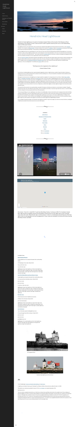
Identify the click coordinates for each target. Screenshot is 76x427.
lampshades (59, 49)
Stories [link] (3, 26)
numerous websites (25, 57)
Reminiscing (45, 120)
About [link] (3, 33)
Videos (45, 124)
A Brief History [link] (5, 15)
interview (38, 78)
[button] (74, 1)
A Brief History (45, 114)
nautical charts (49, 49)
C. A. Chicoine (42, 388)
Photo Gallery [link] (4, 21)
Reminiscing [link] (4, 24)
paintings (51, 48)
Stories (45, 118)
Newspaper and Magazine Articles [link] (7, 19)
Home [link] (3, 13)
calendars (68, 46)
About (45, 128)
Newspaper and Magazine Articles (45, 116)
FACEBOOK (47, 130)
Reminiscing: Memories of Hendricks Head (36, 60)
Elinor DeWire (67, 77)
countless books (47, 54)
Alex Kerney (43, 384)
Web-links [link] (4, 31)
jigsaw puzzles (31, 48)
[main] (45, 36)
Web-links (45, 126)
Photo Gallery (45, 122)
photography (59, 48)
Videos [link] (3, 28)
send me (39, 61)
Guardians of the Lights (26, 78)
